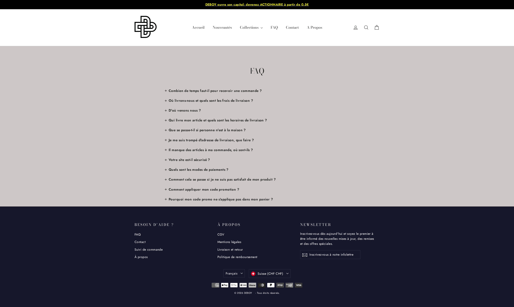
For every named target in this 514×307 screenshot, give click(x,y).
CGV (220, 234)
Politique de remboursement (237, 257)
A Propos (314, 27)
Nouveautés (222, 27)
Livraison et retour (230, 249)
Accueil (198, 27)
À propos (141, 257)
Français (231, 273)
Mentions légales (229, 242)
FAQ (274, 27)
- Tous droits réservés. (267, 293)
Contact (292, 27)
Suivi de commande (149, 249)
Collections (250, 27)
